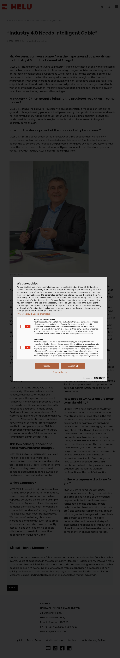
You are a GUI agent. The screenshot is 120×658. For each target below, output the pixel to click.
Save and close (60, 372)
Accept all (73, 366)
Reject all (47, 366)
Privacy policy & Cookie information (33, 314)
